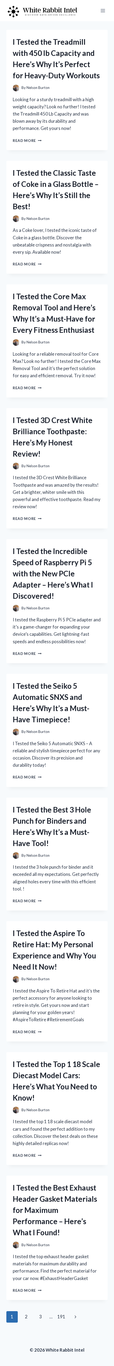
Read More (27, 140)
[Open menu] (103, 10)
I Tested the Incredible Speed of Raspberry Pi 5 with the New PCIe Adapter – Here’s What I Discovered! (53, 573)
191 (61, 1316)
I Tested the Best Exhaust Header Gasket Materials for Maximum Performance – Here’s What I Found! (55, 1210)
